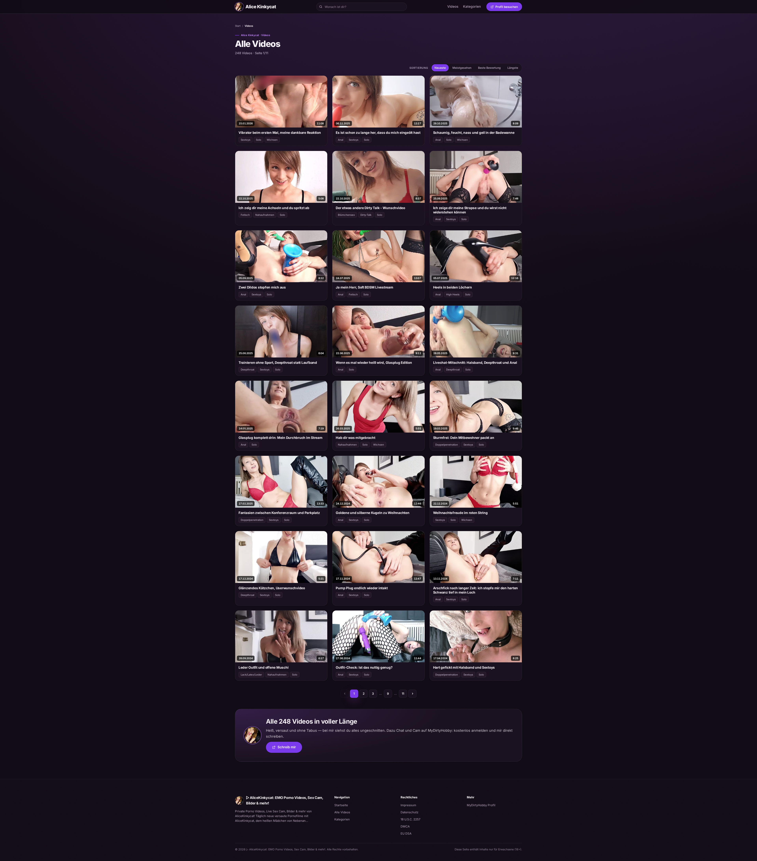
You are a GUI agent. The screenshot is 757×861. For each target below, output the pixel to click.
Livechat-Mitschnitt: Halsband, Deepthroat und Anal (475, 363)
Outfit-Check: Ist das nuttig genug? (364, 667)
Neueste (440, 67)
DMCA (405, 826)
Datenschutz (409, 812)
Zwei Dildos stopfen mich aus (262, 287)
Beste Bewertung (489, 67)
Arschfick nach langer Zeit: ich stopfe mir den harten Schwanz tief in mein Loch (475, 590)
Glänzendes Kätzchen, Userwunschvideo (272, 588)
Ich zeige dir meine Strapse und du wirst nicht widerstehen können (469, 210)
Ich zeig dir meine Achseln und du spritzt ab (274, 208)
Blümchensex (346, 214)
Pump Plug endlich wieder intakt (362, 588)
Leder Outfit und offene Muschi (263, 667)
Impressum (408, 805)
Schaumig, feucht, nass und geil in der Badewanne (474, 133)
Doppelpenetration (446, 444)
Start (238, 25)
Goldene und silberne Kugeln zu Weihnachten (372, 513)
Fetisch (245, 214)
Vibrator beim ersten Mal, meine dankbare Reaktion (280, 133)
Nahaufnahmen (264, 214)
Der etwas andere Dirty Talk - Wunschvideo (370, 208)
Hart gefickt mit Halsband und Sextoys (464, 667)
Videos (452, 6)
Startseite (341, 805)
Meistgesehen (461, 67)
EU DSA (406, 833)
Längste (512, 67)
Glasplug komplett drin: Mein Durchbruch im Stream (281, 438)
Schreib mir (290, 748)
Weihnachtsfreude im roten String (460, 513)
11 (403, 693)
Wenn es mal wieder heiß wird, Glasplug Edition (374, 363)
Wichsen (272, 139)
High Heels (453, 294)
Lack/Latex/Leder (251, 674)
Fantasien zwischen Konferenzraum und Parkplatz (279, 513)
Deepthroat (247, 369)
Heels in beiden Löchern (452, 287)
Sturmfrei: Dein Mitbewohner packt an (463, 438)
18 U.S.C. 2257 (410, 819)
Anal (340, 139)
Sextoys (245, 139)
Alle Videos (342, 812)
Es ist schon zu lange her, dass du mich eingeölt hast (378, 133)
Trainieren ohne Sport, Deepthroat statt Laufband (278, 363)
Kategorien (472, 6)
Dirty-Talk (365, 214)
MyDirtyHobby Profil (494, 805)
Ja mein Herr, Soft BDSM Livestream (364, 287)
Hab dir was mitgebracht (355, 438)
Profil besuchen (508, 7)
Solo (258, 139)
